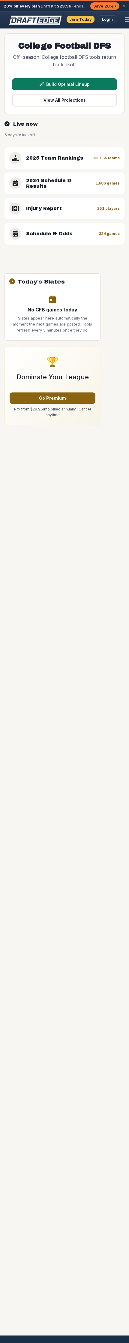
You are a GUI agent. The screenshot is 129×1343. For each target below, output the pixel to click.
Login (107, 19)
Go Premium (52, 398)
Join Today (80, 19)
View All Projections (65, 100)
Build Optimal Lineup (68, 84)
